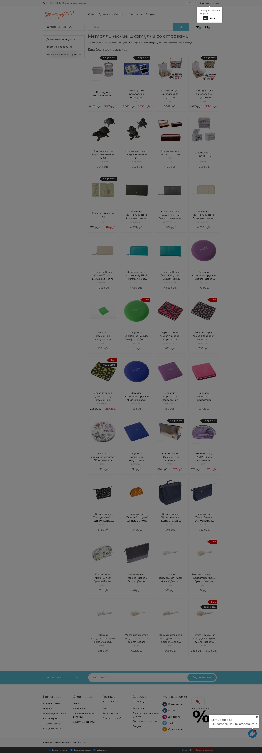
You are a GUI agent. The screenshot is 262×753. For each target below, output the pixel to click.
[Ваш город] (256, 716)
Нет (212, 18)
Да (205, 18)
